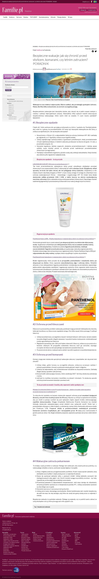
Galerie (77, 539)
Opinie (35, 534)
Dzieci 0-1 (11, 105)
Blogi (76, 536)
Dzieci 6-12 (11, 111)
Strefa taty (24, 547)
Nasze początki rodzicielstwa (16, 101)
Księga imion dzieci (9, 544)
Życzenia (77, 542)
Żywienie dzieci (13, 118)
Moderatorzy (50, 539)
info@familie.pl (6, 529)
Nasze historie (11, 99)
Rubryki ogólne (25, 539)
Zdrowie (53, 17)
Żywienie (9, 115)
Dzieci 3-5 (11, 109)
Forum (77, 534)
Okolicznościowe (38, 541)
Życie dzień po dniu (39, 536)
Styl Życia (65, 545)
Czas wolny (65, 547)
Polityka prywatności (53, 547)
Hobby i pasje (37, 539)
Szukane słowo (10, 85)
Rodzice (26, 17)
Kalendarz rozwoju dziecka (11, 545)
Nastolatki (11, 113)
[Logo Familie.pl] (12, 10)
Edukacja (6, 549)
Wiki (76, 541)
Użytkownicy (25, 549)
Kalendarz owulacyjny (9, 534)
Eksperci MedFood (67, 549)
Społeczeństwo (38, 537)
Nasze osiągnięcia (52, 545)
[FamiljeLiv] (95, 2)
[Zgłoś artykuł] (71, 69)
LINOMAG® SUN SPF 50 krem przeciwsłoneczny (50, 164)
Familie (5, 17)
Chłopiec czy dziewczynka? (11, 542)
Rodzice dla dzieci (8, 552)
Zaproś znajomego (52, 542)
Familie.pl (39, 50)
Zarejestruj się (92, 10)
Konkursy (12, 17)
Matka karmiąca (13, 116)
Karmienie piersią (44, 17)
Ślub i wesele (25, 541)
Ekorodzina (24, 536)
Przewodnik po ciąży (9, 536)
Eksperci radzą (25, 537)
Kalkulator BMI (7, 547)
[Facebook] (91, 2)
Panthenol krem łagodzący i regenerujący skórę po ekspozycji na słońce (58, 257)
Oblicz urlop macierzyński (10, 541)
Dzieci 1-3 (11, 107)
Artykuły (9, 95)
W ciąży (70, 17)
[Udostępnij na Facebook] (93, 52)
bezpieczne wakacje (43, 507)
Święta (64, 542)
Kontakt (49, 534)
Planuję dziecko (61, 17)
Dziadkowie (24, 545)
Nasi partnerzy (51, 544)
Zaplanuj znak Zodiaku (10, 554)
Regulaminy (50, 537)
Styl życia (19, 17)
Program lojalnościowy (53, 541)
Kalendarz (6, 550)
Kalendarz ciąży (7, 537)
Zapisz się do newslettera (90, 12)
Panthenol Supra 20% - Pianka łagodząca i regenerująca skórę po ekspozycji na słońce (63, 239)
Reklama (49, 536)
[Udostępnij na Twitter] (96, 52)
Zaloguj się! (83, 10)
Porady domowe (26, 550)
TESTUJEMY (33, 17)
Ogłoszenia (24, 534)
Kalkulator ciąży (8, 539)
